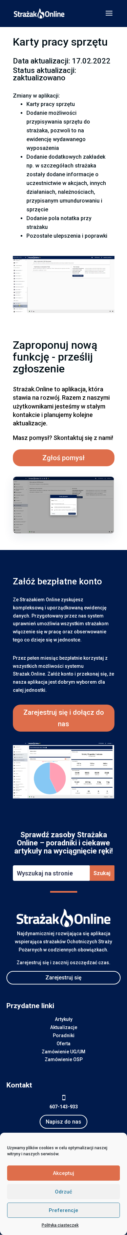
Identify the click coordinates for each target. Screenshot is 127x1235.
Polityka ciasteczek (60, 1225)
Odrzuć (63, 1192)
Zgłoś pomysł (63, 458)
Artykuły (63, 1019)
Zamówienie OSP (64, 1059)
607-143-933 (63, 1106)
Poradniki (64, 1035)
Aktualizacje (63, 1027)
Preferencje (63, 1210)
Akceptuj (63, 1173)
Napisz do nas (63, 1122)
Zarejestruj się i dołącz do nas (63, 718)
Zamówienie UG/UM (63, 1051)
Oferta (63, 1043)
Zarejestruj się (63, 977)
